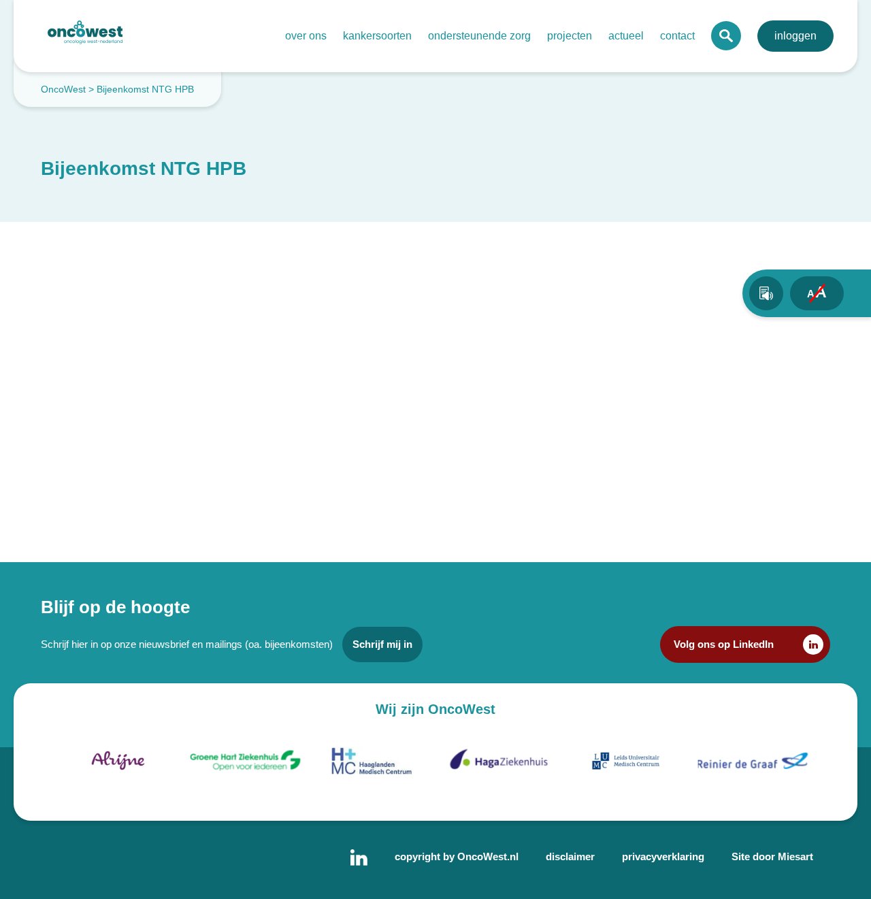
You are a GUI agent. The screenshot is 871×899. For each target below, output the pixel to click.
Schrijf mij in (382, 644)
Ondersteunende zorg (479, 36)
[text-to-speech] (766, 293)
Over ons (306, 36)
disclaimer (570, 856)
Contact (677, 36)
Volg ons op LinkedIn (724, 644)
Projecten (569, 36)
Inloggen (795, 36)
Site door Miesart (772, 856)
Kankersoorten (377, 36)
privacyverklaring (663, 856)
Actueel (626, 36)
